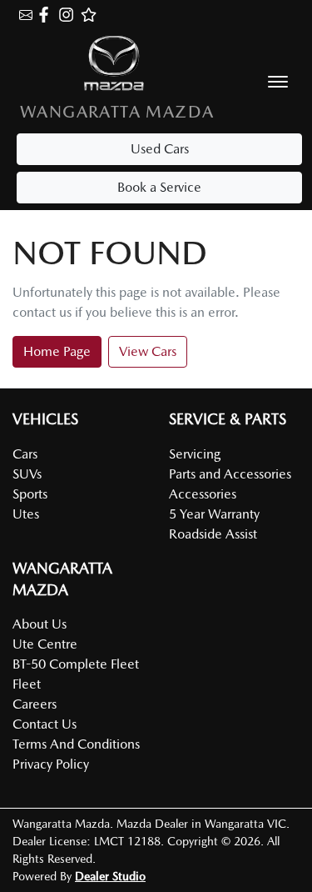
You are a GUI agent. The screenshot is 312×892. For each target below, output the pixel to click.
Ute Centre (44, 644)
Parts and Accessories (230, 474)
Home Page (57, 351)
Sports (29, 494)
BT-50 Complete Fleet (75, 664)
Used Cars (160, 149)
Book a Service (159, 187)
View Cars (147, 351)
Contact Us (44, 724)
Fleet (26, 684)
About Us (39, 624)
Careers (34, 704)
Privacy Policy (50, 764)
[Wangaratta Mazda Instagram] (69, 15)
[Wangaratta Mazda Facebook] (47, 15)
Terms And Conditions (76, 744)
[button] (278, 81)
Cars (24, 454)
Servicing (194, 454)
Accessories (202, 494)
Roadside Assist (213, 534)
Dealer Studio (110, 876)
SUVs (27, 474)
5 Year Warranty (214, 514)
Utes (25, 514)
